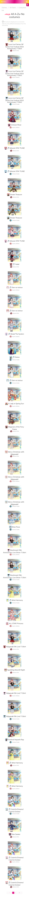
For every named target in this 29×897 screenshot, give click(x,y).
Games (4, 8)
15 (19, 892)
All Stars (13, 8)
